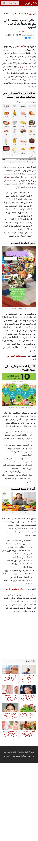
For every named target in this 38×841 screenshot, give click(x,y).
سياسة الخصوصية (19, 756)
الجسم (25, 66)
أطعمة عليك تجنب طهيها (16, 589)
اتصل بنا (7, 756)
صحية (7, 177)
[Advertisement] (19, 634)
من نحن (31, 756)
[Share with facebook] (26, 38)
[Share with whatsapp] (33, 38)
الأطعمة (21, 46)
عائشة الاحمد (24, 31)
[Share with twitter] (29, 38)
